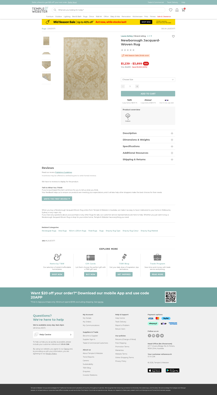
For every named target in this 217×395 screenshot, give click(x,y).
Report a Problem (122, 325)
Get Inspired (124, 274)
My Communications (91, 325)
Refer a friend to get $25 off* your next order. (54, 2)
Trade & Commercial (156, 2)
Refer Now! (72, 2)
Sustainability (88, 364)
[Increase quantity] (137, 86)
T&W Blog (87, 368)
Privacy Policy (51, 354)
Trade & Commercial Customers (95, 343)
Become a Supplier (90, 336)
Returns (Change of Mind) (125, 339)
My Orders (87, 322)
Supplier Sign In (89, 339)
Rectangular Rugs (49, 231)
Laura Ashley (127, 36)
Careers (86, 361)
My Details (87, 318)
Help (183, 2)
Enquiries (86, 371)
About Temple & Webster (93, 353)
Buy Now (90, 274)
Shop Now (57, 274)
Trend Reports (88, 357)
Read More (157, 274)
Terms (66, 349)
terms (100, 302)
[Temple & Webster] (40, 10)
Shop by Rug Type (113, 231)
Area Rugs (62, 231)
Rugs (44, 29)
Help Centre (120, 318)
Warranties (119, 350)
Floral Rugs (92, 231)
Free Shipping (120, 343)
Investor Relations (90, 375)
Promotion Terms (122, 347)
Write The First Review (57, 199)
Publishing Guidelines (63, 172)
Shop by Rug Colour (130, 231)
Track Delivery (172, 2)
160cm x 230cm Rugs (77, 231)
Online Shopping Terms (124, 357)
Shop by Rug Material (149, 231)
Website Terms (121, 354)
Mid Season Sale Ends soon (137, 55)
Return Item (120, 329)
